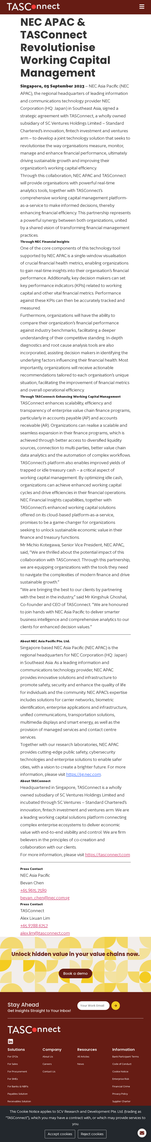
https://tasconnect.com (107, 854)
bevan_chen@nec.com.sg (45, 897)
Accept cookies (60, 1134)
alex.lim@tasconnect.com (45, 933)
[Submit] (115, 1005)
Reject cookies (92, 1134)
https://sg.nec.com (83, 774)
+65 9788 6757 (34, 925)
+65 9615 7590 (33, 890)
